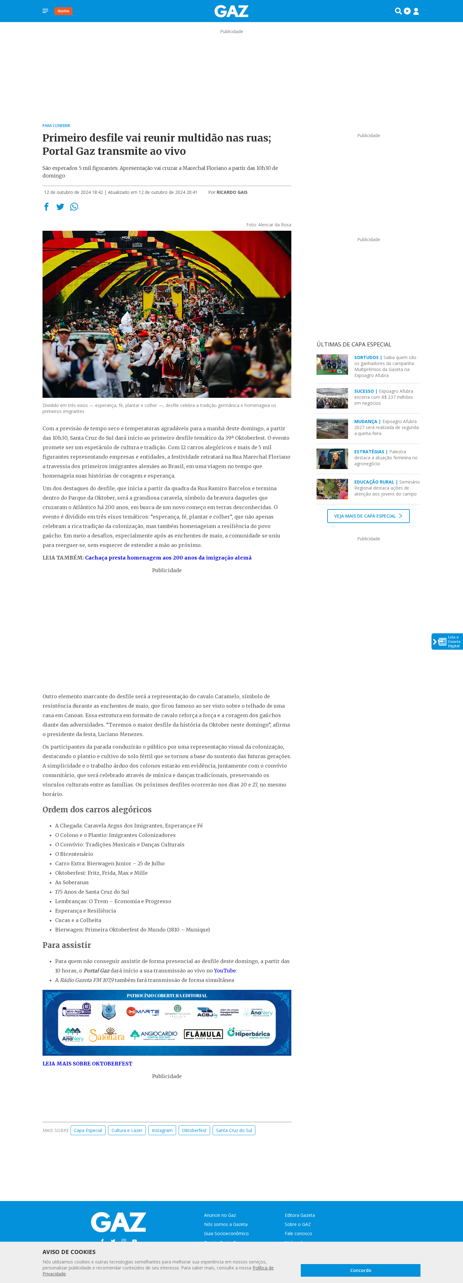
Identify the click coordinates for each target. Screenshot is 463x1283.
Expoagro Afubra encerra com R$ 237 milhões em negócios (383, 397)
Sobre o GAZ (298, 1224)
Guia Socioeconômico (226, 1233)
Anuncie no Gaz (220, 1215)
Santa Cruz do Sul (234, 1130)
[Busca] (398, 11)
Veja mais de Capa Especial (365, 516)
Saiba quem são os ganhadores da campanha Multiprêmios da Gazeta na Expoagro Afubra (385, 366)
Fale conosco (298, 1233)
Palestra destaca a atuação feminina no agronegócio (386, 458)
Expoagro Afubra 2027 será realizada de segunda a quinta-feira (386, 427)
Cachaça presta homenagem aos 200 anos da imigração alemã (168, 557)
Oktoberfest (194, 1130)
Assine (63, 11)
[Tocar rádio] (407, 11)
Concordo (360, 1270)
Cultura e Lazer (126, 1130)
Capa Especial (88, 1130)
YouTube (225, 970)
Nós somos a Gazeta (226, 1224)
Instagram (162, 1130)
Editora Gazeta (300, 1215)
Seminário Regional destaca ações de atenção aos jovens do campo (387, 488)
